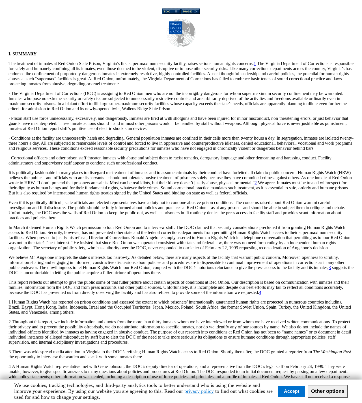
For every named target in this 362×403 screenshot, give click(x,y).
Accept (291, 391)
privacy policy (199, 391)
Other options (327, 391)
